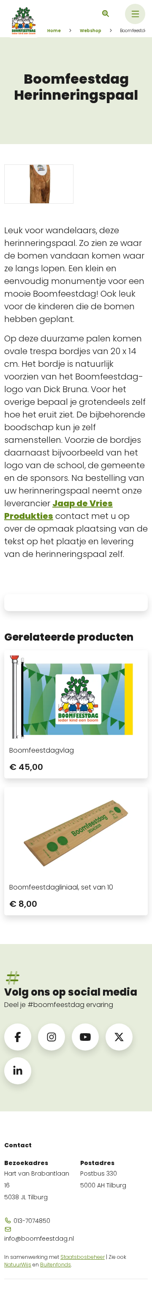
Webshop (90, 30)
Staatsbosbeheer (82, 1257)
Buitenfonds (55, 1264)
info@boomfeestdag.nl (38, 1238)
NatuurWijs (17, 1264)
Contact (18, 1145)
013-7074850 (31, 1221)
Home (54, 30)
